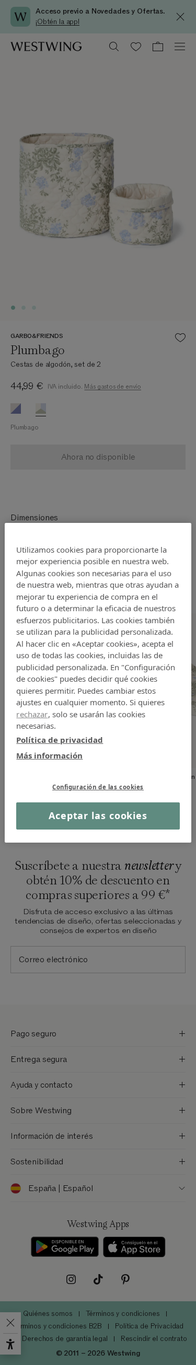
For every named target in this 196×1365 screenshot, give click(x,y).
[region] (98, 682)
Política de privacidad (59, 739)
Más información (49, 755)
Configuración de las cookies (98, 786)
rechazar (32, 713)
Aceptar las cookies (98, 815)
